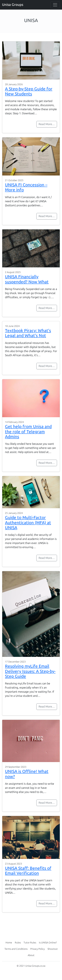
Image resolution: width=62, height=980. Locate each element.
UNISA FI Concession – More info (26, 187)
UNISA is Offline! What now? (26, 774)
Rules (18, 942)
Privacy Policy (37, 948)
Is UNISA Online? (48, 942)
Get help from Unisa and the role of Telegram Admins (28, 431)
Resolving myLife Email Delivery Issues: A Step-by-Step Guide (30, 671)
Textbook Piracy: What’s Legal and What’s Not (28, 333)
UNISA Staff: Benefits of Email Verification (28, 871)
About (31, 955)
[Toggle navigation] (55, 4)
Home (9, 942)
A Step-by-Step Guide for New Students (28, 91)
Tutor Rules (30, 942)
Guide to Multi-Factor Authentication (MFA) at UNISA (28, 522)
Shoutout (53, 948)
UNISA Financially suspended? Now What (27, 279)
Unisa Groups (12, 5)
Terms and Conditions (16, 948)
